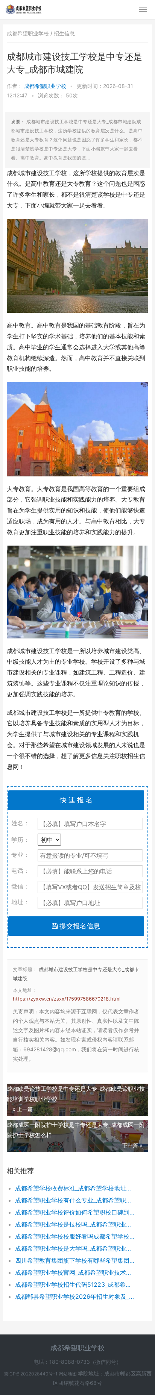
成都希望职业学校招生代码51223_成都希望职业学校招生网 (75, 1284)
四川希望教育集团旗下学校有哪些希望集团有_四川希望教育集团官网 (75, 1260)
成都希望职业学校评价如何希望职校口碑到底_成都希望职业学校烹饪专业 (75, 1212)
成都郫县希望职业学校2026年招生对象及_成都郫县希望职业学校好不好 (75, 1296)
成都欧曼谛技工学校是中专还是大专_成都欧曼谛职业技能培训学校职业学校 (76, 1093)
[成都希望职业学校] (23, 8)
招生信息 (64, 33)
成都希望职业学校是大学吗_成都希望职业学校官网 (75, 1248)
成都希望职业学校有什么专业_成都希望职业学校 (75, 1200)
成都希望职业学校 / (30, 33)
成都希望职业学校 (46, 86)
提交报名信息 (79, 926)
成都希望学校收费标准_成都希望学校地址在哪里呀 (75, 1188)
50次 (72, 95)
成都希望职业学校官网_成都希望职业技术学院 (75, 1272)
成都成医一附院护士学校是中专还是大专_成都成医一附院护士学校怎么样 (76, 1130)
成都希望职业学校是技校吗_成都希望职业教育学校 (75, 1224)
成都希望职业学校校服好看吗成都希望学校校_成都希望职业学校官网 (75, 1236)
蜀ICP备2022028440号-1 (31, 1374)
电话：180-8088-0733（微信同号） (77, 1362)
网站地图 (68, 1374)
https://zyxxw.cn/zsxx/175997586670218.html (66, 999)
